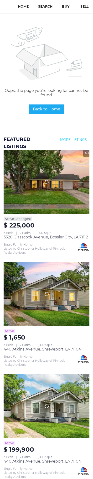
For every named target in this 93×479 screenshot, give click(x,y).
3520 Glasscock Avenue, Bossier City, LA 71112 (46, 237)
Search (45, 6)
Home (23, 6)
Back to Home (46, 109)
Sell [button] (84, 6)
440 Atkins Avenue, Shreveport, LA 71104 (42, 349)
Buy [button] (65, 6)
